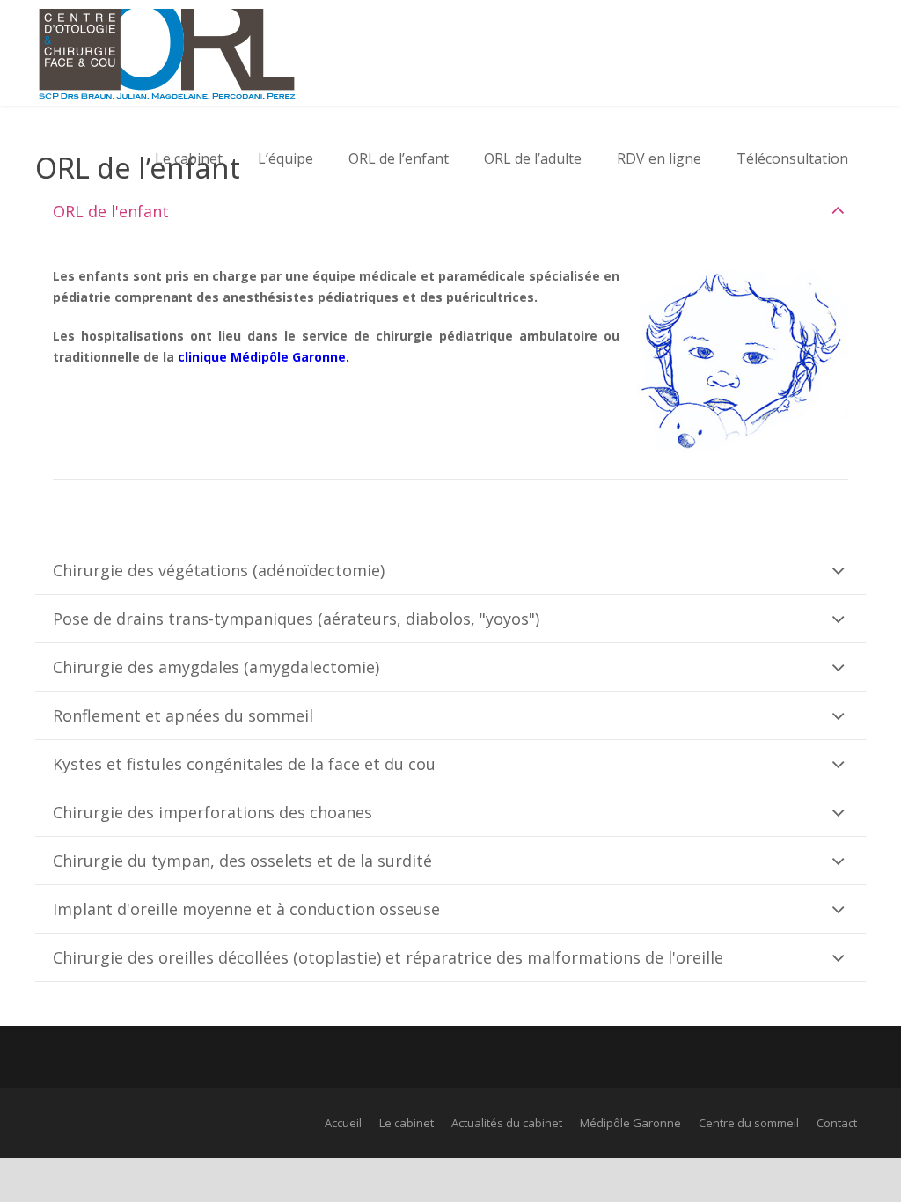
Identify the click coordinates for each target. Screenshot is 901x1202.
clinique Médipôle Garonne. (263, 356)
